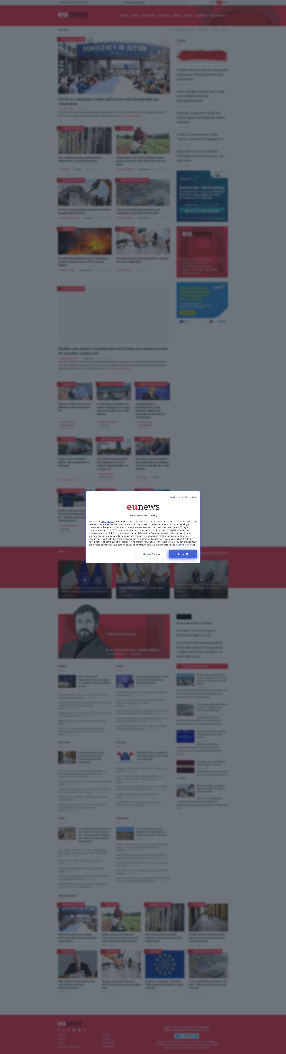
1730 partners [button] (107, 521)
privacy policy (182, 544)
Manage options (151, 554)
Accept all (183, 554)
